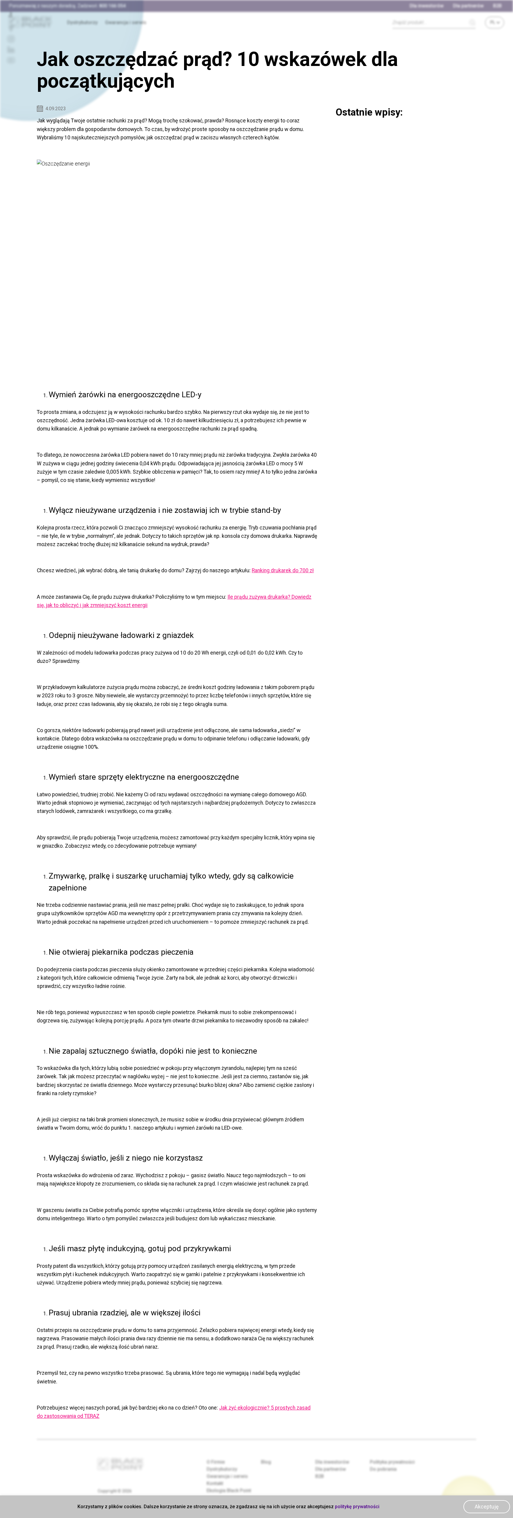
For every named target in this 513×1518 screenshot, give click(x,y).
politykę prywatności (357, 1506)
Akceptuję (487, 1506)
